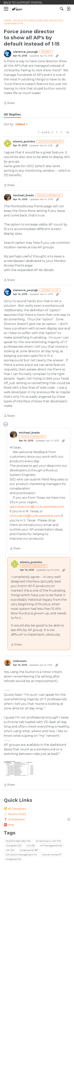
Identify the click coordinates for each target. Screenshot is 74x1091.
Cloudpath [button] (13, 845)
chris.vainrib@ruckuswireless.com (35, 516)
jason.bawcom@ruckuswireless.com (37, 507)
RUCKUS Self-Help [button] (18, 840)
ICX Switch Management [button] (21, 854)
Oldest (20, 124)
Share (9, 103)
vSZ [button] (10, 850)
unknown (20, 661)
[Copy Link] (57, 55)
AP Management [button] (51, 845)
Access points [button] (29, 850)
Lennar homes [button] (51, 854)
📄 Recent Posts (15, 814)
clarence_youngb (25, 51)
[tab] (12, 114)
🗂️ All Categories (15, 808)
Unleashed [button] (13, 859)
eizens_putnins (24, 141)
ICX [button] (31, 845)
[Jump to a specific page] (67, 132)
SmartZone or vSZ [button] (48, 840)
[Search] (61, 9)
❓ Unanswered (37, 819)
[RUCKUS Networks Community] (17, 9)
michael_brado (23, 195)
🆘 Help (9, 824)
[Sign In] (68, 9)
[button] (19, 768)
